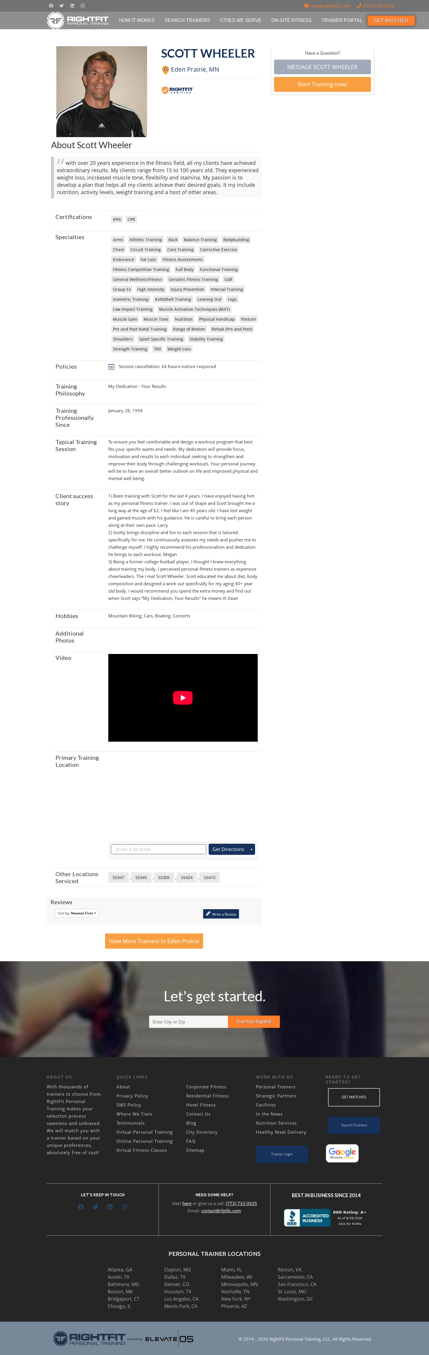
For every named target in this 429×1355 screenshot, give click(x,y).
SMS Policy (128, 1105)
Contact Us (198, 1114)
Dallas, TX (174, 1277)
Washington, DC (295, 1299)
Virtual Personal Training (144, 1132)
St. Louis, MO (292, 1291)
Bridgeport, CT (123, 1299)
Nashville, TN (235, 1291)
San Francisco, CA (297, 1284)
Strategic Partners (276, 1096)
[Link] (78, 20)
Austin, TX (118, 1277)
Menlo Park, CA (180, 1306)
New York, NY (235, 1299)
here (186, 1203)
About (123, 1087)
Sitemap (195, 1150)
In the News (269, 1114)
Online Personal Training (144, 1141)
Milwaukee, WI (236, 1277)
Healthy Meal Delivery (281, 1132)
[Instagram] (82, 5)
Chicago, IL (119, 1306)
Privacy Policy (132, 1096)
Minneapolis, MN (239, 1284)
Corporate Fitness (206, 1087)
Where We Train (134, 1114)
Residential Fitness (207, 1096)
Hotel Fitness (201, 1105)
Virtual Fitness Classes (141, 1150)
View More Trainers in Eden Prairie (154, 941)
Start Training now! (322, 84)
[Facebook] (51, 5)
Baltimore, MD (123, 1284)
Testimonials (130, 1123)
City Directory (202, 1132)
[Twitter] (61, 5)
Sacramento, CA (295, 1277)
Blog (191, 1123)
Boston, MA (120, 1291)
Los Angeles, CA (181, 1299)
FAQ (191, 1141)
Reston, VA (289, 1269)
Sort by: (75, 913)
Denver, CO (176, 1284)
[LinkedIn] (72, 5)
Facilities (266, 1105)
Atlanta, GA (120, 1269)
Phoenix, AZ (234, 1306)
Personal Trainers (276, 1087)
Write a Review (223, 914)
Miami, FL (231, 1269)
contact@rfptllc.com (221, 1211)
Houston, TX (177, 1291)
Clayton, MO (177, 1269)
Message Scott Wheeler (322, 67)
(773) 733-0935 (241, 1203)
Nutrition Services (276, 1123)
